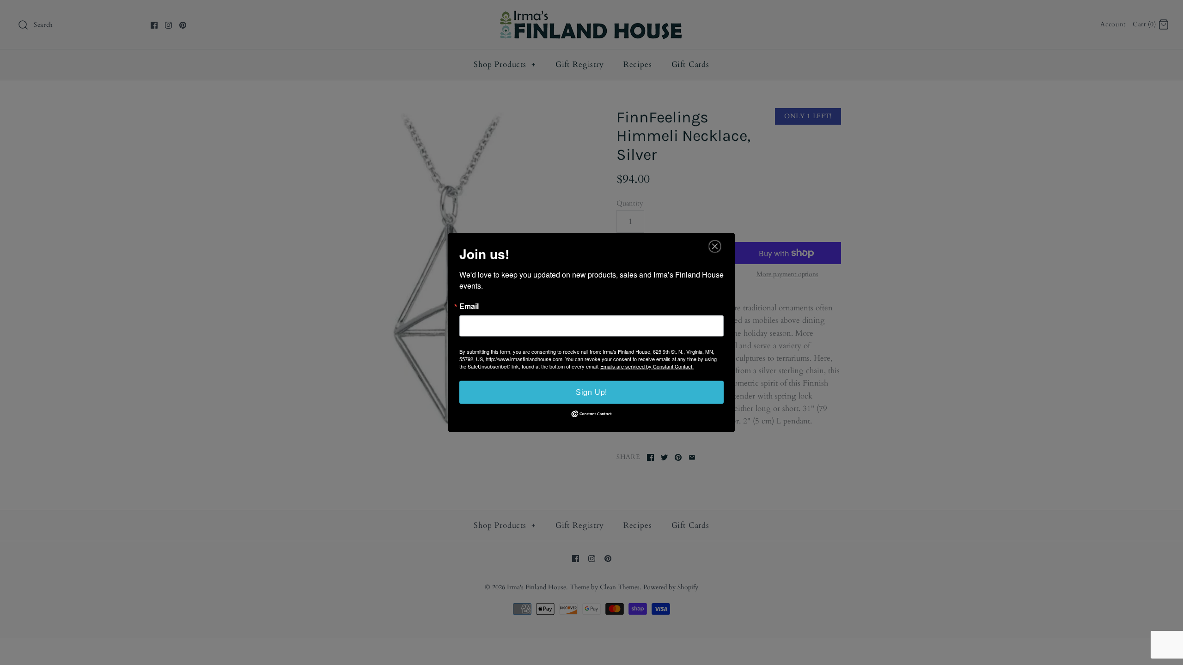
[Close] (715, 246)
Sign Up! (591, 392)
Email (469, 306)
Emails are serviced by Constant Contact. (647, 366)
